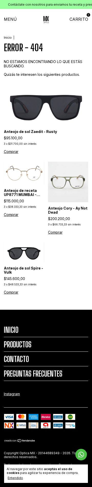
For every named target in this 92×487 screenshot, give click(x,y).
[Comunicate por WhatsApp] (81, 454)
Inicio (8, 37)
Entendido (15, 478)
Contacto (16, 359)
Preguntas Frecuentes (33, 373)
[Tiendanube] (20, 441)
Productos (17, 344)
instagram (12, 394)
